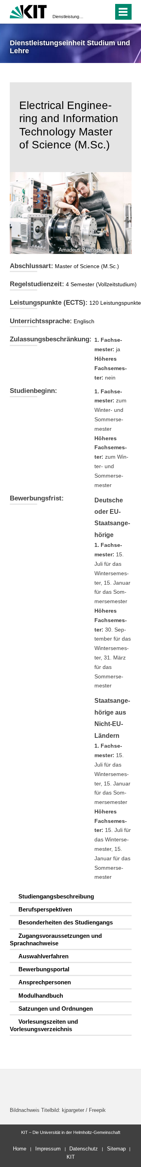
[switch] (93, 11)
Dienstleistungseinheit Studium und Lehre (68, 16)
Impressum (48, 1149)
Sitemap (116, 1149)
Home (19, 1149)
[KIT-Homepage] (28, 11)
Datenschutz (83, 1149)
